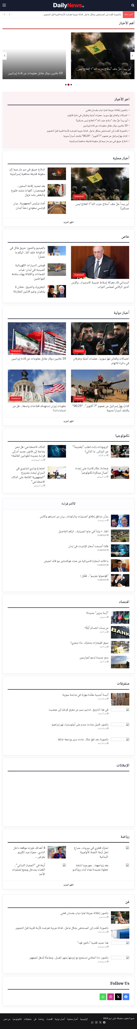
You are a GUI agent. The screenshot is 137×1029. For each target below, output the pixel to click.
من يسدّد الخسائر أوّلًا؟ (96, 628)
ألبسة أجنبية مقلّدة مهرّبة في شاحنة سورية (85, 695)
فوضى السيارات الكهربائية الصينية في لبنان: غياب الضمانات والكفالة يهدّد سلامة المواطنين (28, 272)
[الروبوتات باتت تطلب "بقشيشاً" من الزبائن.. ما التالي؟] (120, 451)
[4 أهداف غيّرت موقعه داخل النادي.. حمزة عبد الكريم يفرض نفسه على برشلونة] (57, 852)
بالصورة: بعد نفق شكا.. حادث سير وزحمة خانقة (83, 739)
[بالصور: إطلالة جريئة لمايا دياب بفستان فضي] (120, 917)
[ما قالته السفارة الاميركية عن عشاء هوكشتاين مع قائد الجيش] (120, 565)
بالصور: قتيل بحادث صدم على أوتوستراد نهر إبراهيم (80, 724)
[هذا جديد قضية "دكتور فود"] (120, 947)
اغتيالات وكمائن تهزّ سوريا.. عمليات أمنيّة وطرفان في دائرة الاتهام (97, 115)
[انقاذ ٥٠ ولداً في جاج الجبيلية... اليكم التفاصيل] (120, 536)
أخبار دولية (121, 313)
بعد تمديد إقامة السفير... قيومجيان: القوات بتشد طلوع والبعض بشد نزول (28, 191)
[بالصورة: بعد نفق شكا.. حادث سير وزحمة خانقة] (120, 744)
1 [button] (71, 84)
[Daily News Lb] (68, 5)
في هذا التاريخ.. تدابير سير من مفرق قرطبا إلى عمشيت (78, 709)
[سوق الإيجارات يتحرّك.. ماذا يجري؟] (120, 647)
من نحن (6, 1019)
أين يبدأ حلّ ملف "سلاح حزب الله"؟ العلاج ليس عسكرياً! (101, 120)
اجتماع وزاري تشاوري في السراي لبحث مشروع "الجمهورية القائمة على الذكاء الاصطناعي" (28, 475)
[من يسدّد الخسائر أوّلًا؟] (120, 632)
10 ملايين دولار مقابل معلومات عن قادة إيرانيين (105, 126)
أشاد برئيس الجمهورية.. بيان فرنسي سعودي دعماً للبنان (29, 206)
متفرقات (123, 683)
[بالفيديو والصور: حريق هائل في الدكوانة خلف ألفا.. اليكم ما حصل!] (57, 250)
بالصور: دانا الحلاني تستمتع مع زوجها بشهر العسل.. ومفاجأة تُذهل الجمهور (68, 957)
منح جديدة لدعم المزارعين (94, 657)
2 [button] (68, 84)
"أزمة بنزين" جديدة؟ (97, 613)
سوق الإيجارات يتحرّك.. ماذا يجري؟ (89, 642)
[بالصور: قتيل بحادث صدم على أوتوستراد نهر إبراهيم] (120, 729)
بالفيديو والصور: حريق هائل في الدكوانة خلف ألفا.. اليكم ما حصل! (27, 252)
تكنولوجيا (122, 436)
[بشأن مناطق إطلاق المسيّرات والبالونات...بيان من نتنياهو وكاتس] (120, 521)
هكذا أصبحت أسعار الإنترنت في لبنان (88, 546)
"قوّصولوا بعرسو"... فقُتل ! (94, 576)
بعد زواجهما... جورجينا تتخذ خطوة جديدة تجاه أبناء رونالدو (90, 868)
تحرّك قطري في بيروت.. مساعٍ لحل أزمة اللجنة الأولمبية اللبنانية (91, 852)
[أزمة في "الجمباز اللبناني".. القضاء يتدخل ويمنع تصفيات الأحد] (64, 865)
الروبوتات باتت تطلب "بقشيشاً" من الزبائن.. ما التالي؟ (90, 449)
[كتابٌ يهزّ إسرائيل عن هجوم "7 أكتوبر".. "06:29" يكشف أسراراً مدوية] (34, 55)
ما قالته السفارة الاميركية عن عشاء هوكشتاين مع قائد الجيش (76, 561)
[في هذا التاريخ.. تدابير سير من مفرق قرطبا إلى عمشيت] (120, 714)
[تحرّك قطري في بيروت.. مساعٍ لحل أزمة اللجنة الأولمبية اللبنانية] (127, 847)
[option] (102, 55)
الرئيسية (84, 1019)
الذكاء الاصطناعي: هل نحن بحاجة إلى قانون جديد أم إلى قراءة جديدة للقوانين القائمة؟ (28, 452)
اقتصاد (124, 602)
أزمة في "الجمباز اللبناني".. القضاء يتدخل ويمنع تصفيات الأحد (28, 870)
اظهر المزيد (68, 222)
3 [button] (66, 85)
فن (127, 902)
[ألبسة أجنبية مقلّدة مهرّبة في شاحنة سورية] (120, 699)
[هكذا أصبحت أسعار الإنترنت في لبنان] (120, 550)
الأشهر (68, 503)
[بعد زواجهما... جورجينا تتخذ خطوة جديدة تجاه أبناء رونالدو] (127, 865)
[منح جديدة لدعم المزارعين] (120, 662)
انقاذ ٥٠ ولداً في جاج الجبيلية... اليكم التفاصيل (83, 531)
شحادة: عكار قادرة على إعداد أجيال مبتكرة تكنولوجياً (91, 471)
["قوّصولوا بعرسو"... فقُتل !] (120, 580)
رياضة (125, 837)
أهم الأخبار (126, 23)
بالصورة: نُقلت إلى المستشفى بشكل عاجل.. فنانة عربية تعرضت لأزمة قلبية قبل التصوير (104, 71)
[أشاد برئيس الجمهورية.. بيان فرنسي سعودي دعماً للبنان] (57, 207)
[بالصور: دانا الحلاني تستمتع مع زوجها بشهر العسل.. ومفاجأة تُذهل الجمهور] (120, 962)
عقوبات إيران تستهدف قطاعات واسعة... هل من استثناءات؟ (39, 408)
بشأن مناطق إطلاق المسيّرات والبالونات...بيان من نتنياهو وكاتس (74, 516)
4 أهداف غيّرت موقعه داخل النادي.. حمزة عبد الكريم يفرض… (29, 852)
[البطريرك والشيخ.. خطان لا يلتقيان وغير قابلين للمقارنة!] (57, 291)
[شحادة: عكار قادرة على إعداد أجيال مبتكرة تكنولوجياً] (120, 472)
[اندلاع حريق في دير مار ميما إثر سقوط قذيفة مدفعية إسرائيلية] (57, 173)
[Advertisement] (68, 798)
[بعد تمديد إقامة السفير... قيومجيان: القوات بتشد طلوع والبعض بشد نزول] (57, 190)
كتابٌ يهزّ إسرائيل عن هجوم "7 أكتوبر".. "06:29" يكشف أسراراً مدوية (90, 15)
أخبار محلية (121, 158)
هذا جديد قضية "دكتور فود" (92, 943)
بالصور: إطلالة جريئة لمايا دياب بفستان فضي (106, 110)
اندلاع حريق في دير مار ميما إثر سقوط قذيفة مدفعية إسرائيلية (98, 141)
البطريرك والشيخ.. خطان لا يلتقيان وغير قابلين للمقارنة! (29, 289)
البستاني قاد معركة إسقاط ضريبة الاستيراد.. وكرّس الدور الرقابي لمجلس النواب (100, 285)
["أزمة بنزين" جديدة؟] (120, 617)
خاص (125, 237)
